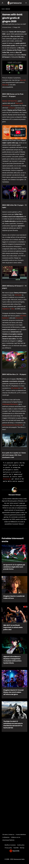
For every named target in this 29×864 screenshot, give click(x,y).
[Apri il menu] (26, 3)
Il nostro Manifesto (21, 834)
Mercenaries (19, 318)
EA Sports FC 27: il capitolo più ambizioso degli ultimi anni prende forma (14, 567)
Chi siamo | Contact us (8, 834)
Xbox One (5, 85)
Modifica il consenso (10, 845)
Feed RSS (15, 847)
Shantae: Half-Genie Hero (9, 101)
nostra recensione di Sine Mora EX (12, 425)
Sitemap (22, 847)
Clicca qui (7, 479)
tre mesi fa (11, 108)
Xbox (12, 309)
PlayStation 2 (6, 309)
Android (16, 388)
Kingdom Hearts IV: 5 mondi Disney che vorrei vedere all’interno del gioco (13, 692)
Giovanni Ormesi (7, 27)
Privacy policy (8, 847)
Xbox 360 (23, 80)
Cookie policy (20, 845)
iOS (12, 388)
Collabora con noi (15, 837)
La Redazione (5, 837)
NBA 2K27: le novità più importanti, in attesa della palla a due (13, 627)
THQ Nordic (18, 295)
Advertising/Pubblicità (8, 840)
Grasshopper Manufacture (10, 404)
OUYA (21, 388)
